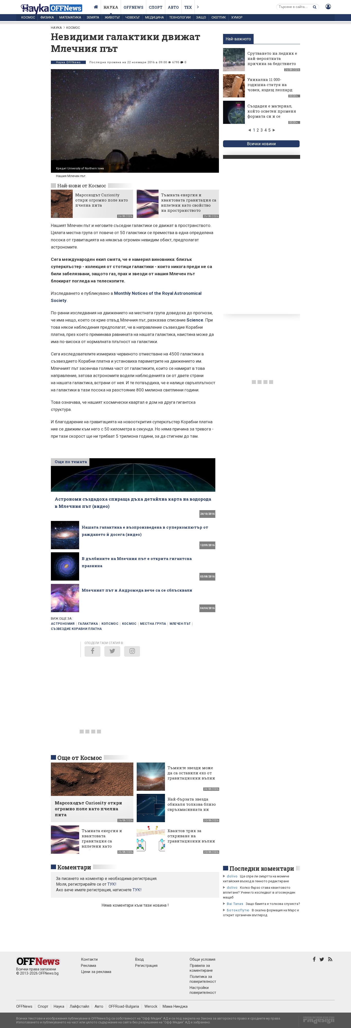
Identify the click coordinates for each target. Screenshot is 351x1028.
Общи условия (202, 959)
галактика (88, 624)
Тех (188, 7)
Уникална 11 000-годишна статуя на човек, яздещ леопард (269, 84)
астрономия (63, 624)
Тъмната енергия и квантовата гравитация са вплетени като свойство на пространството (188, 202)
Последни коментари (261, 868)
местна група (153, 624)
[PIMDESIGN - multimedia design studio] (317, 1021)
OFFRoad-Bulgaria (124, 1006)
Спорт (155, 7)
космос (129, 624)
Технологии (180, 17)
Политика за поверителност (203, 979)
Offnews (133, 7)
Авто (173, 7)
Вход (139, 959)
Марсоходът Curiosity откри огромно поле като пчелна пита (101, 200)
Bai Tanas (235, 904)
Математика (70, 17)
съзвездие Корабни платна (76, 629)
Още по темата (71, 461)
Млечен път (180, 624)
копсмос (110, 624)
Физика (47, 17)
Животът (112, 17)
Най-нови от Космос (81, 185)
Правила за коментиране (201, 968)
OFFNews (24, 1006)
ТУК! (137, 889)
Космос (28, 17)
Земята (93, 17)
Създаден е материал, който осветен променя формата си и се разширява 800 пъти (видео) (271, 116)
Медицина (154, 17)
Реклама (88, 965)
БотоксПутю (238, 910)
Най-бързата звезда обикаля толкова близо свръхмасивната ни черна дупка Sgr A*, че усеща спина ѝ (192, 809)
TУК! (111, 884)
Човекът (132, 17)
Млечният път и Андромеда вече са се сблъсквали (137, 590)
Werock (150, 1006)
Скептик (218, 17)
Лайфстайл (79, 1006)
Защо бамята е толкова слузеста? (273, 904)
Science (195, 320)
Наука (111, 7)
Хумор (236, 17)
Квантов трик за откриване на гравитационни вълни (191, 835)
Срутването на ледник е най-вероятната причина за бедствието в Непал (272, 61)
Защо (201, 17)
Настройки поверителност (203, 990)
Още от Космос (79, 757)
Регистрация (146, 965)
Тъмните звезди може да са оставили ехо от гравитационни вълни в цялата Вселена (191, 775)
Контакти (89, 959)
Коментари (74, 867)
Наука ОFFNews (68, 62)
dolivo (232, 876)
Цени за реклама (96, 971)
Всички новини (261, 143)
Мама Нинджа (175, 1006)
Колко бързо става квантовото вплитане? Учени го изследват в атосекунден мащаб (259, 892)
